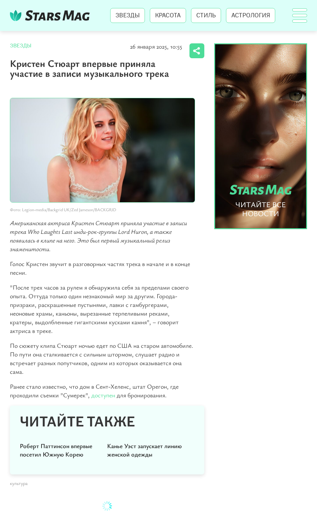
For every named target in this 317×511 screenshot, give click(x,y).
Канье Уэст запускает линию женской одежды (144, 450)
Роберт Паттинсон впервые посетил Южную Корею (56, 450)
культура (19, 483)
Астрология (250, 15)
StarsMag (51, 15)
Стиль (206, 15)
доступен (103, 395)
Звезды (127, 15)
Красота (168, 15)
